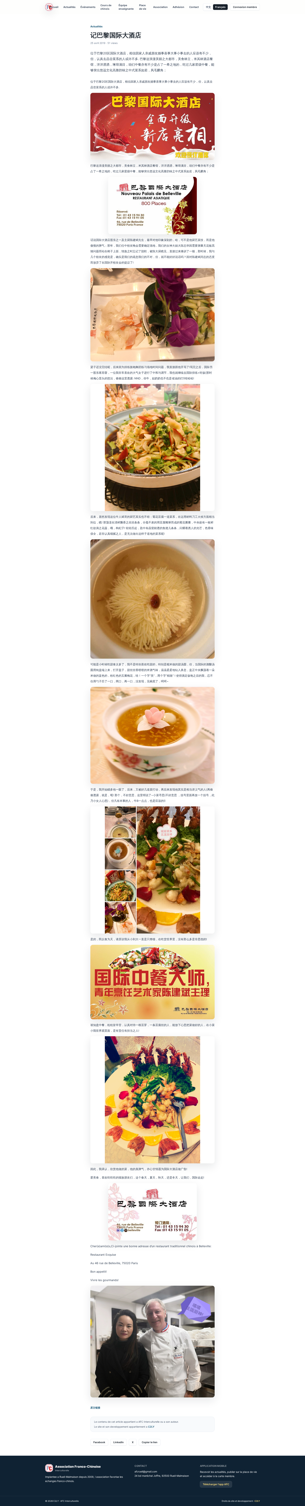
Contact (194, 6)
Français (220, 6)
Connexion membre (245, 6)
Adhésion (178, 6)
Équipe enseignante (126, 7)
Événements (87, 6)
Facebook (99, 1442)
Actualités (69, 6)
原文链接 (95, 1407)
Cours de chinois (105, 7)
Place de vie (142, 7)
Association (160, 6)
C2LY (151, 1426)
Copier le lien (149, 1442)
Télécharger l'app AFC (216, 1484)
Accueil (53, 6)
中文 (208, 6)
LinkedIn (118, 1442)
